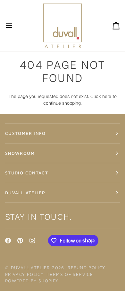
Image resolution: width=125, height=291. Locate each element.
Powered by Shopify (32, 280)
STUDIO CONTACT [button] (26, 172)
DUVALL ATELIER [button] (25, 192)
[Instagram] (32, 240)
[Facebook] (8, 240)
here (106, 96)
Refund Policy (86, 267)
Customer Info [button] (25, 133)
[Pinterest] (20, 240)
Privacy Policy (24, 274)
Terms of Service (70, 274)
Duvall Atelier (30, 267)
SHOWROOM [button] (20, 153)
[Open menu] (14, 25)
